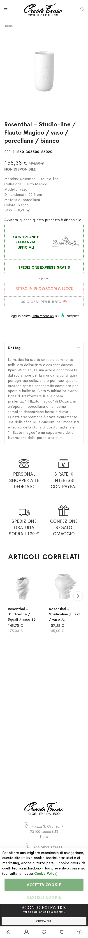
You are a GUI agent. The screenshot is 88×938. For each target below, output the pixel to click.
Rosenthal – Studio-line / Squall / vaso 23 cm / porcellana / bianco (23, 614)
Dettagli (15, 347)
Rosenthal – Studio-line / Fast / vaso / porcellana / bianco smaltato (64, 614)
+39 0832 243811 (48, 847)
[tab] (44, 348)
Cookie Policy (45, 873)
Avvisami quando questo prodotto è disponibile (42, 219)
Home (8, 25)
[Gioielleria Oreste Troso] (44, 10)
